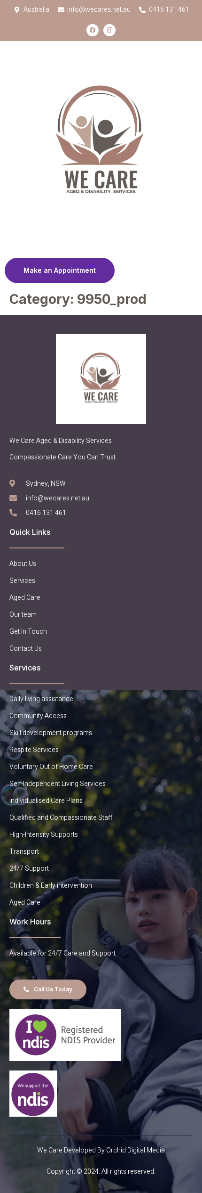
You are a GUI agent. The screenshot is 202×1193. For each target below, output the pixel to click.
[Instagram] (109, 30)
